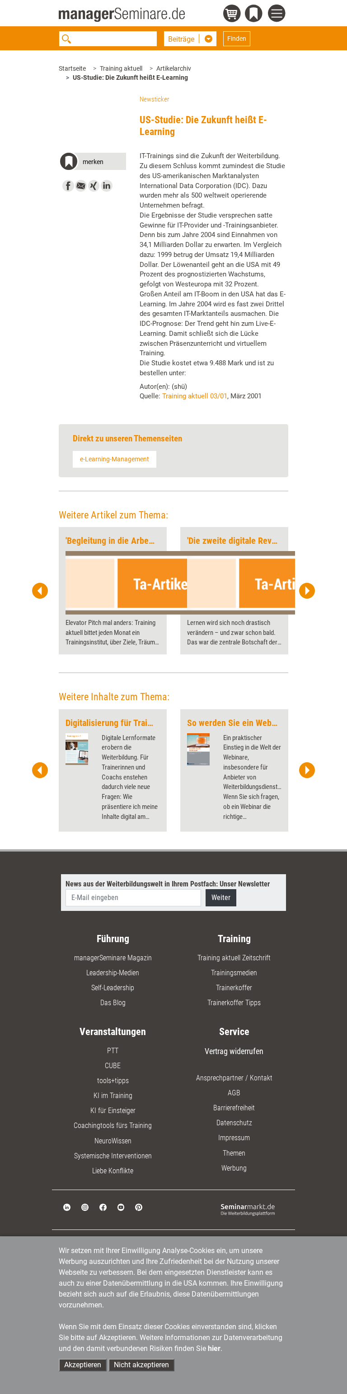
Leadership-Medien (112, 972)
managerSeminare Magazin (113, 958)
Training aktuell (121, 68)
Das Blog (113, 1002)
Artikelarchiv (173, 68)
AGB (234, 1093)
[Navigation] (278, 14)
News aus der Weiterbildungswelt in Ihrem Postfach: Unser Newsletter (168, 884)
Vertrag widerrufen (234, 1051)
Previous (40, 591)
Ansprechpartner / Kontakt (234, 1078)
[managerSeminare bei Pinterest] (139, 1206)
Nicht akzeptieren (141, 1364)
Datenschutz (234, 1122)
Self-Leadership (112, 987)
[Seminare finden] (247, 1209)
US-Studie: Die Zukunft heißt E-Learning (130, 77)
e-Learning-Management (114, 459)
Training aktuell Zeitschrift (234, 958)
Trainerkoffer (234, 987)
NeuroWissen (112, 1141)
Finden (236, 38)
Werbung (234, 1168)
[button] (92, 162)
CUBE (113, 1065)
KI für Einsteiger (113, 1110)
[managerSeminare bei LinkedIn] (67, 1206)
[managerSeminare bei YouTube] (121, 1206)
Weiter (220, 897)
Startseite (72, 68)
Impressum (234, 1137)
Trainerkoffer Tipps (234, 1002)
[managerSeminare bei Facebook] (103, 1206)
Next (306, 591)
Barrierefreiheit (234, 1108)
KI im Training (113, 1095)
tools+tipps (113, 1080)
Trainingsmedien (234, 972)
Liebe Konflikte (112, 1171)
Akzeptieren (82, 1364)
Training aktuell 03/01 (194, 396)
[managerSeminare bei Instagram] (85, 1206)
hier (214, 1348)
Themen (234, 1153)
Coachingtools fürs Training (113, 1125)
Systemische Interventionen (113, 1156)
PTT (112, 1050)
